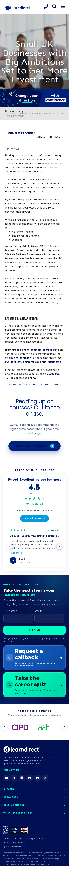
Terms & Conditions (12, 838)
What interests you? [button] (17, 813)
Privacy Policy (43, 638)
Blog (21, 111)
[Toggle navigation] (62, 7)
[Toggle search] (54, 7)
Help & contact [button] (13, 805)
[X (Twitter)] (14, 778)
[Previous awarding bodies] (4, 727)
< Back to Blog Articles (20, 132)
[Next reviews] (59, 546)
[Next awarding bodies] (64, 727)
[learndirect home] (21, 749)
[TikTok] (45, 778)
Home (11, 111)
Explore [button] (8, 789)
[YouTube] (6, 778)
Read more (16, 553)
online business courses (37, 349)
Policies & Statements (14, 842)
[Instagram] (29, 778)
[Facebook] (22, 778)
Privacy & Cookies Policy (38, 838)
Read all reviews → (34, 518)
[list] (34, 728)
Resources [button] (10, 797)
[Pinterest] (37, 778)
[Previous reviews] (10, 546)
